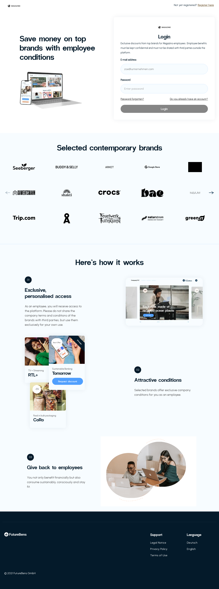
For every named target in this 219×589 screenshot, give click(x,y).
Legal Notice (158, 542)
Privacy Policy (158, 549)
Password (126, 80)
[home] (14, 5)
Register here (206, 5)
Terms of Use (158, 555)
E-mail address (128, 59)
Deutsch (192, 542)
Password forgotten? (132, 99)
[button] (7, 192)
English (191, 549)
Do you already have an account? (189, 99)
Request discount (67, 381)
